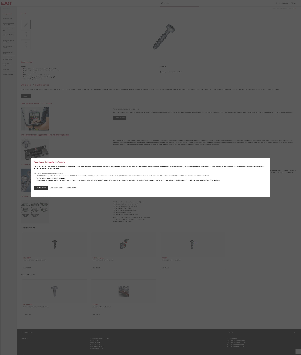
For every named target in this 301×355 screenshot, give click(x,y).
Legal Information (72, 188)
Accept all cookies (41, 187)
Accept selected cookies (56, 187)
